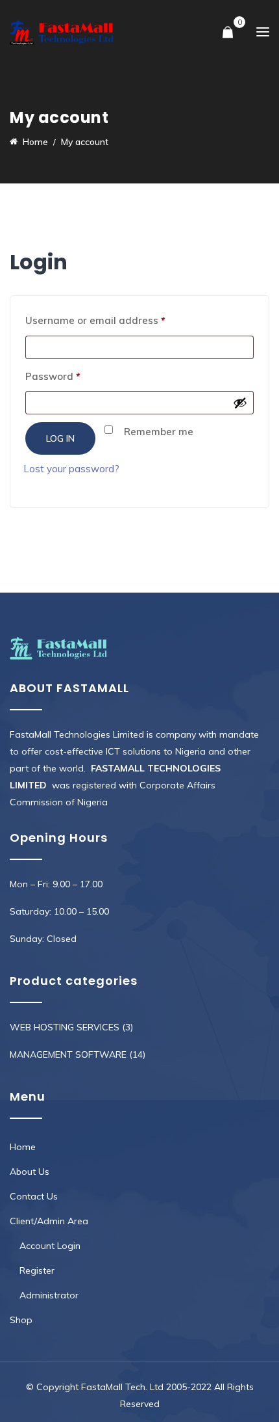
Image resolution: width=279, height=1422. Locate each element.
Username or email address (116, 320)
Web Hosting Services (64, 1027)
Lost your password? (71, 469)
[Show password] (240, 403)
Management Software (68, 1054)
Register (37, 1270)
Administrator (49, 1295)
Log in (60, 438)
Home (23, 1147)
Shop (21, 1320)
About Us (29, 1171)
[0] (228, 33)
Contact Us (34, 1196)
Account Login (49, 1246)
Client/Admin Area (49, 1221)
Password (74, 375)
